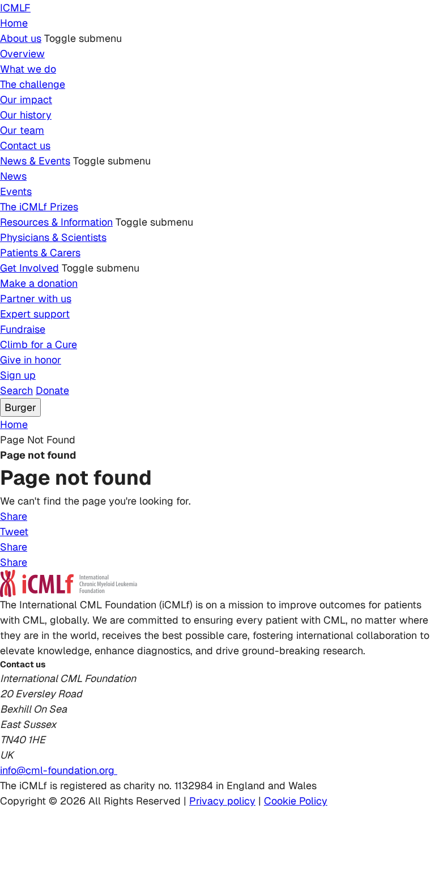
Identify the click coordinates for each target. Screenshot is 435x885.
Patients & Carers (40, 252)
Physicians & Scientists (53, 237)
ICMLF (15, 7)
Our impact (26, 99)
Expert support (35, 313)
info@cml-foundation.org (58, 770)
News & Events (35, 160)
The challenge (32, 84)
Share (13, 516)
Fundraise (22, 329)
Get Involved (29, 267)
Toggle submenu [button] (83, 38)
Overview (22, 53)
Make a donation (39, 283)
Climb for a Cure (38, 344)
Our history (26, 114)
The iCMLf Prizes (39, 206)
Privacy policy (222, 800)
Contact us (25, 145)
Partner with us (35, 298)
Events (16, 191)
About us (20, 38)
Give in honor (30, 359)
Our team (22, 130)
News (13, 176)
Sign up (18, 375)
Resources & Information (56, 221)
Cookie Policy (295, 800)
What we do (28, 68)
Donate (52, 390)
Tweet (14, 531)
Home (14, 22)
